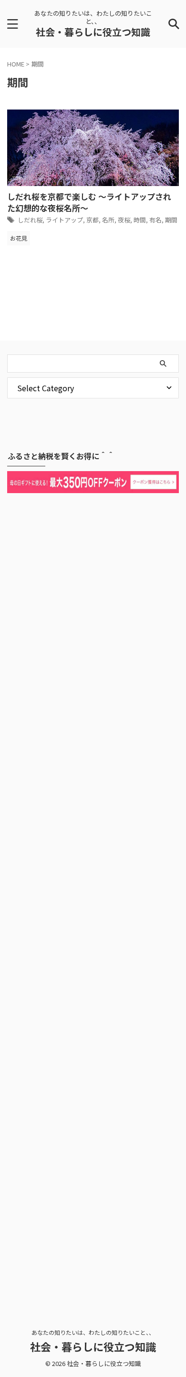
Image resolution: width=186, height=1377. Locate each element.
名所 (108, 219)
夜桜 (124, 219)
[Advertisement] (93, 896)
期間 (171, 219)
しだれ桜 (30, 219)
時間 (140, 219)
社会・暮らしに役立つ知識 (93, 32)
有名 (155, 219)
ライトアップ (64, 219)
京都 (92, 219)
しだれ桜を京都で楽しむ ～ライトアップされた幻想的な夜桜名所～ (89, 202)
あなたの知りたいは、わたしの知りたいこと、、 (93, 1332)
